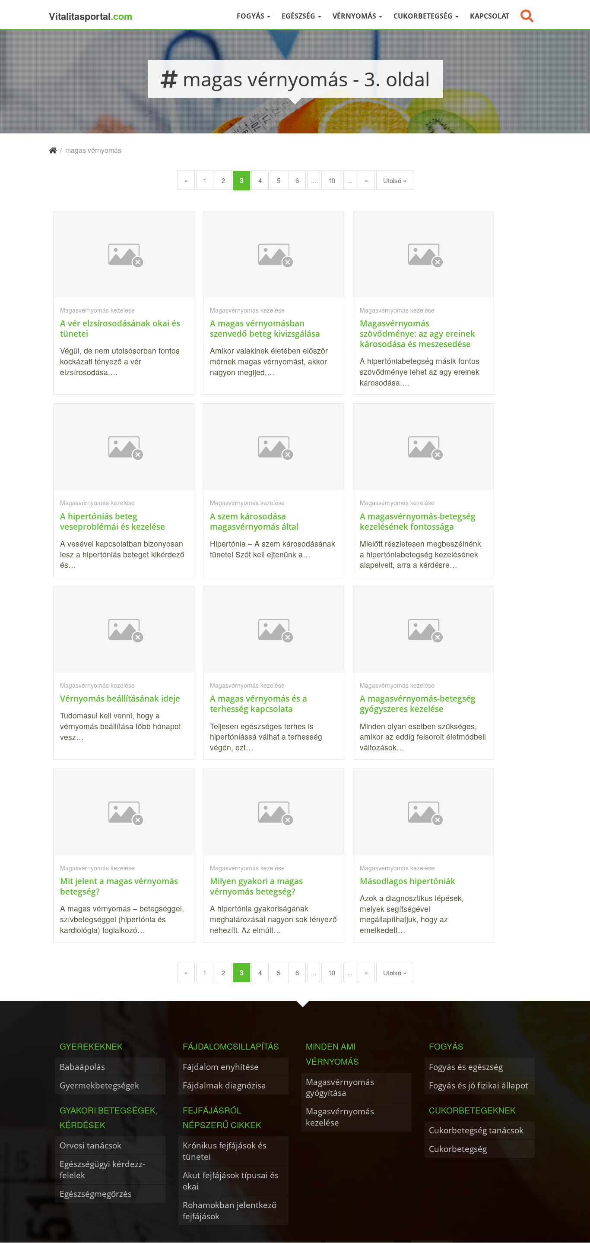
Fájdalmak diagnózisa (224, 1085)
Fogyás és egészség (466, 1066)
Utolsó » (394, 180)
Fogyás (251, 16)
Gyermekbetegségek (99, 1085)
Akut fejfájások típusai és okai (231, 1180)
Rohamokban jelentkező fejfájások (229, 1210)
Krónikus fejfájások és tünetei (224, 1150)
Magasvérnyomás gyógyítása (340, 1087)
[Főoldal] (53, 150)
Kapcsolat (489, 16)
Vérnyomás (355, 16)
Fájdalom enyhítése (221, 1066)
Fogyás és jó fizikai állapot (478, 1085)
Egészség (299, 16)
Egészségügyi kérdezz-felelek (102, 1169)
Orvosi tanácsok (90, 1145)
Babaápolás (82, 1066)
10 (331, 180)
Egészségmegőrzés (96, 1193)
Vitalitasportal (91, 16)
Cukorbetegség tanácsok (476, 1130)
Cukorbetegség (423, 16)
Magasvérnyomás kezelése (340, 1116)
